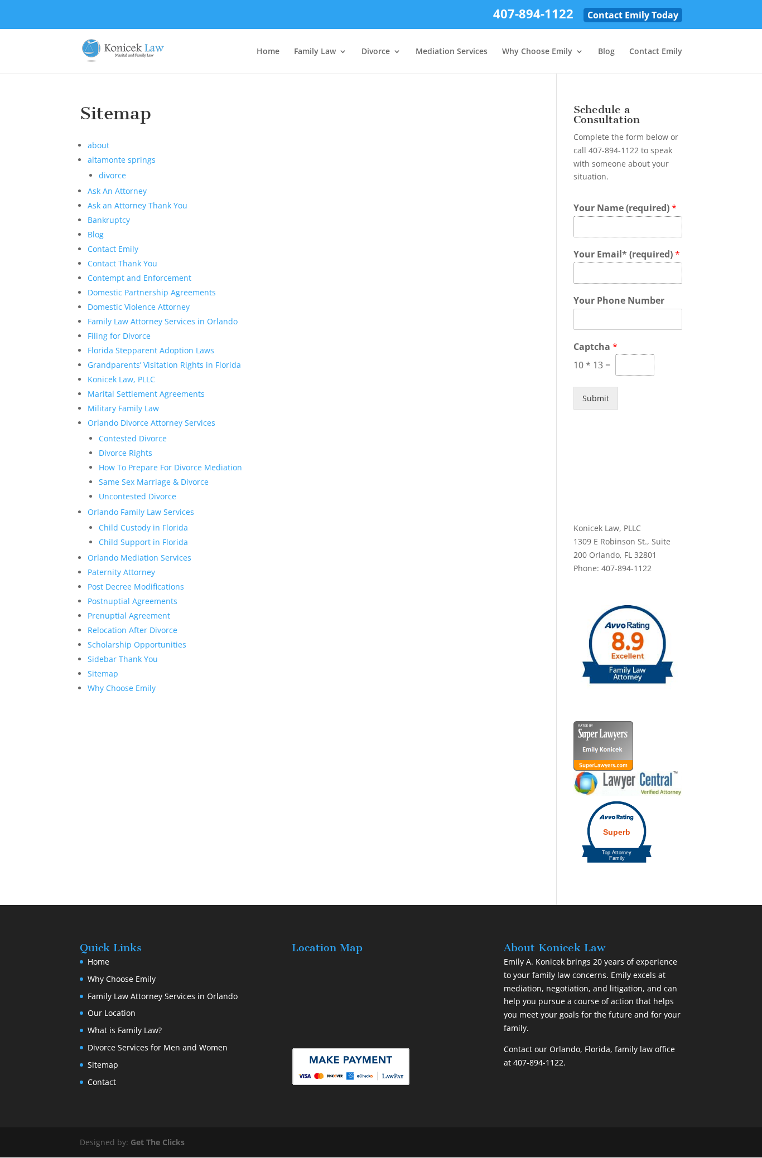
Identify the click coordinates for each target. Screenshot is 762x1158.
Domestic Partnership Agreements (152, 292)
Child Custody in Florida (143, 527)
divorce (112, 175)
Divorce (375, 51)
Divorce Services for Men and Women (158, 1047)
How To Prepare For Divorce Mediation (170, 467)
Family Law (315, 51)
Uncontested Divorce (137, 496)
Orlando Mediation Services (139, 557)
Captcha (595, 347)
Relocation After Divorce (132, 630)
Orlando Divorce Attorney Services (151, 422)
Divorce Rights (125, 452)
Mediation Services (452, 51)
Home (268, 51)
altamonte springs (122, 159)
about (98, 145)
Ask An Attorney (117, 191)
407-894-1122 (533, 16)
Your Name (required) (625, 208)
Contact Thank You (122, 263)
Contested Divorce (133, 438)
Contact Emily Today (632, 15)
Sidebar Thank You (123, 659)
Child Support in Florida (143, 542)
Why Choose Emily (537, 51)
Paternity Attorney (121, 572)
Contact (102, 1082)
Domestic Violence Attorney (139, 306)
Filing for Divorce (119, 335)
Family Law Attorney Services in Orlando (163, 321)
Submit (595, 398)
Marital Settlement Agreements (146, 393)
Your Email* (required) (626, 254)
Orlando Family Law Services (141, 512)
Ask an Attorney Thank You (137, 205)
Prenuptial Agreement (129, 615)
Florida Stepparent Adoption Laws (151, 350)
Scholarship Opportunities (137, 644)
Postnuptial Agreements (132, 601)
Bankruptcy (109, 220)
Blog (606, 51)
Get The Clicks (158, 1142)
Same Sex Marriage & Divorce (154, 481)
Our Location (112, 1013)
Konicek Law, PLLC (121, 379)
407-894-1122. (539, 1062)
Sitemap (103, 673)
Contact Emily (655, 51)
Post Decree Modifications (136, 586)
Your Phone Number (618, 300)
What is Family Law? (125, 1030)
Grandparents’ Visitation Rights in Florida (164, 364)
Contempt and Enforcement (139, 278)
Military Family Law (123, 408)
